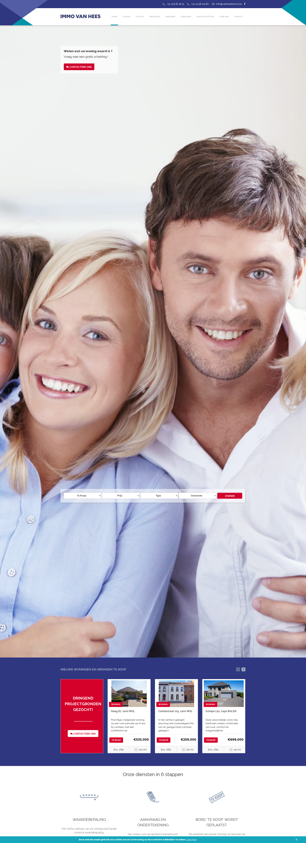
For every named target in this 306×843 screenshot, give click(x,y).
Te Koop (126, 16)
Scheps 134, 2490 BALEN (221, 711)
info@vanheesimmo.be (229, 4)
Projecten (154, 16)
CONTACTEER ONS (80, 67)
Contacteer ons (84, 733)
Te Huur (140, 16)
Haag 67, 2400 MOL (123, 711)
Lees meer (191, 840)
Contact (238, 16)
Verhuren (186, 16)
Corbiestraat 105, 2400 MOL (175, 711)
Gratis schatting (205, 16)
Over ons (224, 16)
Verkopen (170, 16)
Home (114, 16)
